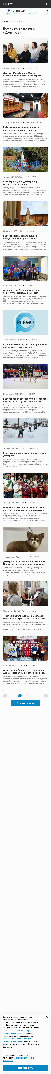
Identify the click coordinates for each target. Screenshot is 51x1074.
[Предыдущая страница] (5, 696)
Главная (6, 21)
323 (33, 695)
